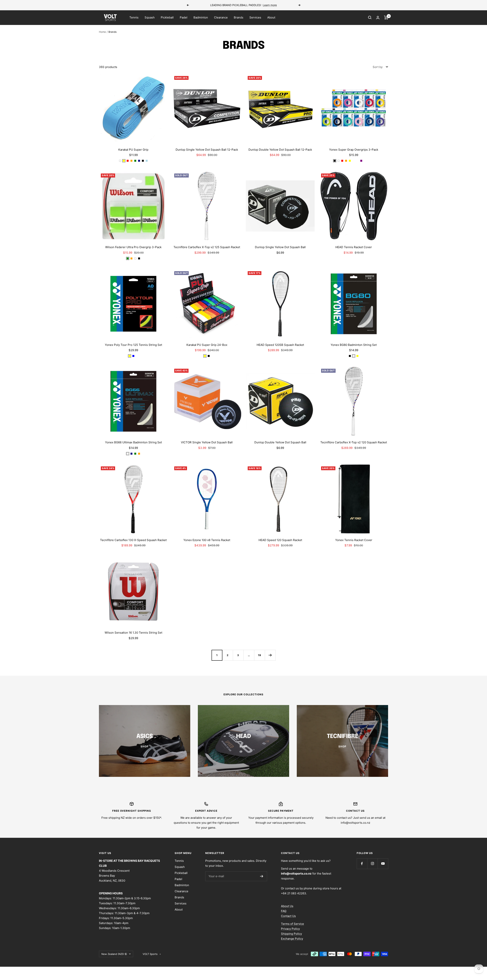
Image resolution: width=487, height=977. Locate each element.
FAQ (283, 911)
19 (259, 655)
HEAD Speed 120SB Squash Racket (280, 345)
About (271, 17)
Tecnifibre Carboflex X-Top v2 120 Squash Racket (353, 442)
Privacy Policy (290, 929)
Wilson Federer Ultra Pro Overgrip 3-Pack (133, 247)
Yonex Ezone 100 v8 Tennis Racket (206, 540)
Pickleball (167, 17)
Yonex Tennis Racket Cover (353, 540)
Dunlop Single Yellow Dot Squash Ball (280, 247)
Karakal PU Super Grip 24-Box (206, 345)
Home (102, 31)
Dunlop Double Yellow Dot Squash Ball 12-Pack (280, 149)
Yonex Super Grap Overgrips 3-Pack (353, 149)
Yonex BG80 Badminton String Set (354, 345)
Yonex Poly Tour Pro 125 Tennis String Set (133, 345)
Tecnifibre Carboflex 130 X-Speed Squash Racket (133, 540)
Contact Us (288, 916)
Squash (150, 17)
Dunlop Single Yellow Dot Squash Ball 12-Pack (207, 149)
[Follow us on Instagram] (372, 863)
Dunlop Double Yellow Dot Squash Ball (280, 442)
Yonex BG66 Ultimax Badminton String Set (133, 442)
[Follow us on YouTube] (383, 863)
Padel (183, 17)
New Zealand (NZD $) (114, 953)
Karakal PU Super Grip (133, 149)
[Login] (378, 17)
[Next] (270, 655)
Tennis (133, 17)
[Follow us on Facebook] (362, 863)
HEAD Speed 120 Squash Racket (280, 540)
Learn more (270, 5)
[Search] (370, 17)
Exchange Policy (292, 938)
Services (255, 17)
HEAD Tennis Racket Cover (353, 247)
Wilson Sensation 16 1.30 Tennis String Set (133, 632)
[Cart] (386, 17)
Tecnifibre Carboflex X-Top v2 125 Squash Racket (206, 247)
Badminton (200, 17)
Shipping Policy (291, 933)
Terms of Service (292, 924)
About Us (287, 906)
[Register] (261, 876)
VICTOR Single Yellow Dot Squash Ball (207, 442)
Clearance (221, 17)
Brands (238, 17)
